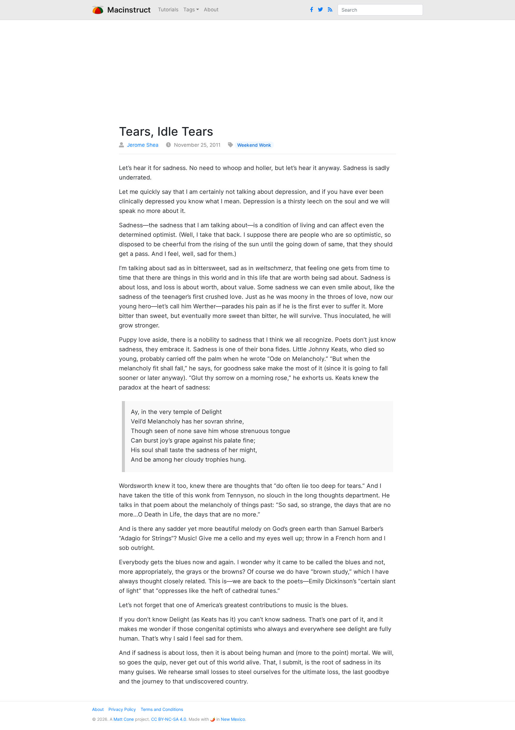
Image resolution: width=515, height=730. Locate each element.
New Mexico (233, 719)
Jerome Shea (143, 145)
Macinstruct (127, 9)
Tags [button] (189, 10)
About (211, 10)
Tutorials (168, 10)
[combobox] (380, 10)
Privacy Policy (122, 709)
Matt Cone (124, 719)
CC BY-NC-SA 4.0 (168, 719)
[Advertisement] (257, 70)
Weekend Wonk (254, 145)
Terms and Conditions (162, 709)
